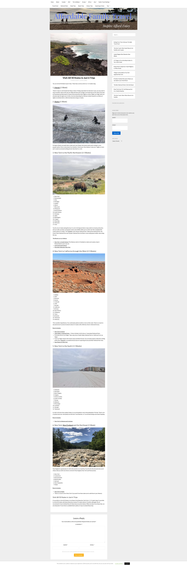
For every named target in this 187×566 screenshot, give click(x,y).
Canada (63, 2)
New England (68, 425)
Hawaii (57, 87)
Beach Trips (81, 6)
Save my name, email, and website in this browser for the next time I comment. (79, 551)
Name (65, 545)
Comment (78, 524)
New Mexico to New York (61, 342)
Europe (84, 2)
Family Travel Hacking (103, 2)
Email (92, 545)
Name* (114, 117)
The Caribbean (76, 2)
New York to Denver (59, 331)
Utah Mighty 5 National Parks (62, 333)
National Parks (64, 6)
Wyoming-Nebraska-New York (62, 247)
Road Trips (73, 6)
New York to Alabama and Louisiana (63, 421)
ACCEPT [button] (127, 563)
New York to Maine (59, 491)
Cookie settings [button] (119, 563)
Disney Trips (89, 6)
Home (52, 2)
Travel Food (55, 6)
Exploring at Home (99, 6)
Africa (89, 2)
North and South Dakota (60, 245)
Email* (114, 125)
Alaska (56, 102)
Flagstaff (62, 340)
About (57, 2)
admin (85, 80)
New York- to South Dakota (61, 242)
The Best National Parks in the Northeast (124, 85)
